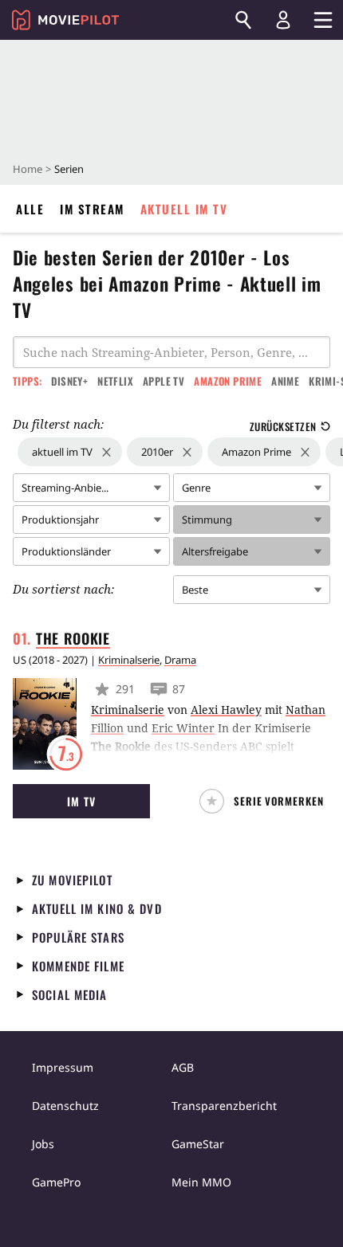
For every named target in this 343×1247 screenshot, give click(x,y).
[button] (265, 801)
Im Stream (92, 209)
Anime (285, 381)
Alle (30, 209)
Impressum (62, 1067)
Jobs (43, 1143)
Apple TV (163, 381)
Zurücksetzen (283, 426)
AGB (183, 1067)
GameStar (198, 1143)
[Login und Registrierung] (283, 20)
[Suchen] (243, 20)
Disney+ (69, 381)
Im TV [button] (81, 801)
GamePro (56, 1182)
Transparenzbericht (224, 1105)
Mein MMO (201, 1182)
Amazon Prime (228, 381)
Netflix (115, 381)
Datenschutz (65, 1105)
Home (27, 169)
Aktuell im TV (184, 209)
